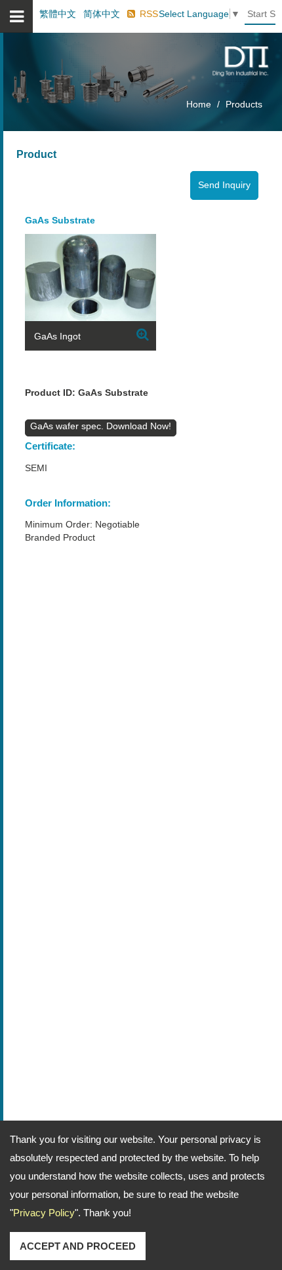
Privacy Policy (44, 1212)
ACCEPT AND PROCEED (78, 1246)
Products (244, 104)
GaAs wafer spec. (68, 426)
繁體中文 (57, 14)
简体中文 (101, 14)
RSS (149, 14)
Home (198, 104)
